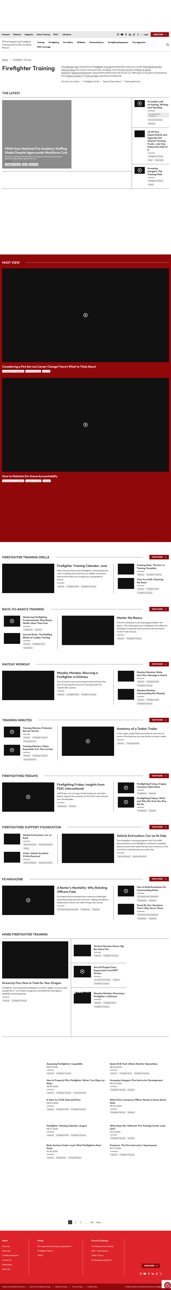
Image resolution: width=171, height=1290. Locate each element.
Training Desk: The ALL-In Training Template (151, 567)
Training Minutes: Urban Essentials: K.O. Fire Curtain (38, 748)
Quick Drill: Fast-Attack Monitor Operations (133, 1063)
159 (92, 1222)
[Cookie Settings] (167, 1285)
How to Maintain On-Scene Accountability (30, 476)
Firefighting (28, 630)
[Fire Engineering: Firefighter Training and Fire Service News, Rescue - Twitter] (138, 34)
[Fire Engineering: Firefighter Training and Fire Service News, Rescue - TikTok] (134, 34)
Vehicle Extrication (139, 856)
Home (5, 59)
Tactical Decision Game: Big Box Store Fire (109, 948)
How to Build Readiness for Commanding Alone (151, 888)
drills (108, 69)
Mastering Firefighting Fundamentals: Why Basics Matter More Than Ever (37, 620)
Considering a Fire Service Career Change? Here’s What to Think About (49, 366)
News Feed (33, 165)
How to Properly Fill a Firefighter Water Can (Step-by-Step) (75, 1082)
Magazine (95, 909)
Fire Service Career (155, 120)
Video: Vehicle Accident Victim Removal (35, 855)
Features (61, 586)
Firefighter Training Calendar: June (82, 566)
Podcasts (151, 124)
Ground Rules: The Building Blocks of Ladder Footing (37, 636)
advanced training (80, 72)
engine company (74, 75)
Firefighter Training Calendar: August (66, 1125)
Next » (99, 1222)
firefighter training (102, 66)
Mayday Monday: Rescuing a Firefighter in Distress (77, 675)
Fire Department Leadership (154, 115)
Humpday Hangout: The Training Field (154, 171)
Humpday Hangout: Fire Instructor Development (136, 1080)
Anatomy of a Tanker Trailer (137, 729)
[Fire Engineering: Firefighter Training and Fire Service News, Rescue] (17, 44)
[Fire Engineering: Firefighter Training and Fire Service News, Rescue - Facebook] (126, 34)
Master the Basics (129, 618)
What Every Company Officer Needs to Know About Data (138, 1101)
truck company (92, 75)
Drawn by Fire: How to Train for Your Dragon (31, 983)
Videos (150, 185)
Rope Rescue (61, 1158)
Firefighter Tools (39, 644)
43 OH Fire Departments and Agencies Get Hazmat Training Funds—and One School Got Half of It (157, 140)
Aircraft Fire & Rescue (102, 980)
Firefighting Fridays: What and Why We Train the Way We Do (151, 801)
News (25, 165)
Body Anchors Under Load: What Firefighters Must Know (73, 1147)
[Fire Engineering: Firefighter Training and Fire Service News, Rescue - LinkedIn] (130, 34)
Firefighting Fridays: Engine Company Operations (151, 785)
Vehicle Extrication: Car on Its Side (141, 836)
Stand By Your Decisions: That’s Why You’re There (150, 907)
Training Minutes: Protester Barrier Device (37, 729)
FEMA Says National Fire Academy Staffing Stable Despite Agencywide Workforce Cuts (36, 150)
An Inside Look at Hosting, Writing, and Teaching (158, 104)
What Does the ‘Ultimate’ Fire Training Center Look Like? (137, 1127)
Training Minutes (133, 743)
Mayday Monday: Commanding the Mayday (151, 692)
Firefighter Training (13, 165)
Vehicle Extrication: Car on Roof (37, 836)
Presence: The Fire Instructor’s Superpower (133, 1145)
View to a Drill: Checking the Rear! (150, 581)
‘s (69, 66)
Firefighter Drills (73, 586)
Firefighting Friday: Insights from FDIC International (81, 786)
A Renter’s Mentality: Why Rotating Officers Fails (82, 890)
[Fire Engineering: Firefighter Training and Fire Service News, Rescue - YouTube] (122, 34)
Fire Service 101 (125, 69)
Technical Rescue (124, 856)
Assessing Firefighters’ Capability (64, 1063)
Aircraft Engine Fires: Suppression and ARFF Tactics (106, 970)
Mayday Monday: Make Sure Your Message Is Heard (152, 674)
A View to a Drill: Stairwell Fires (63, 1099)
